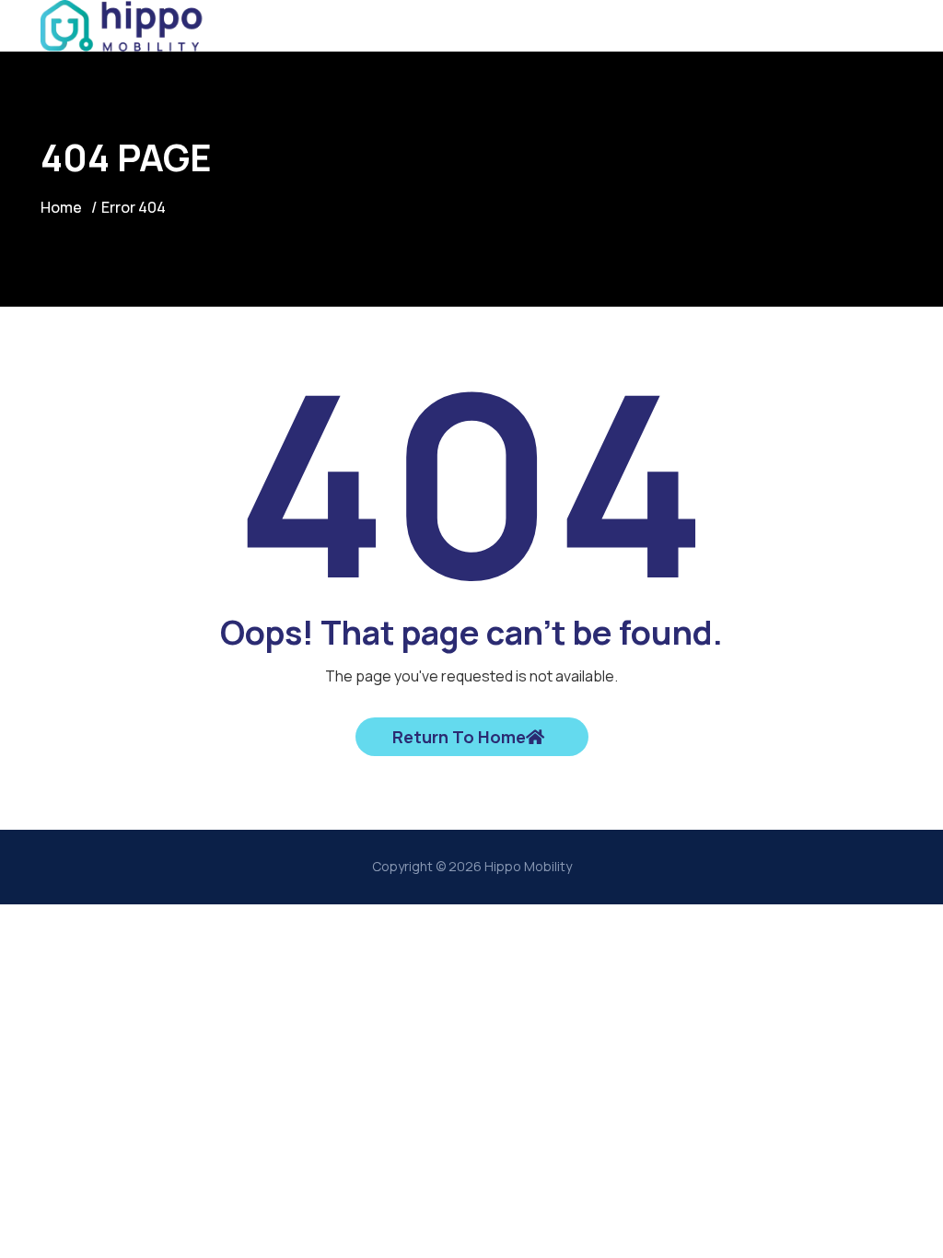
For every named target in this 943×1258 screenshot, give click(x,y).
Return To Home (459, 737)
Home (61, 207)
